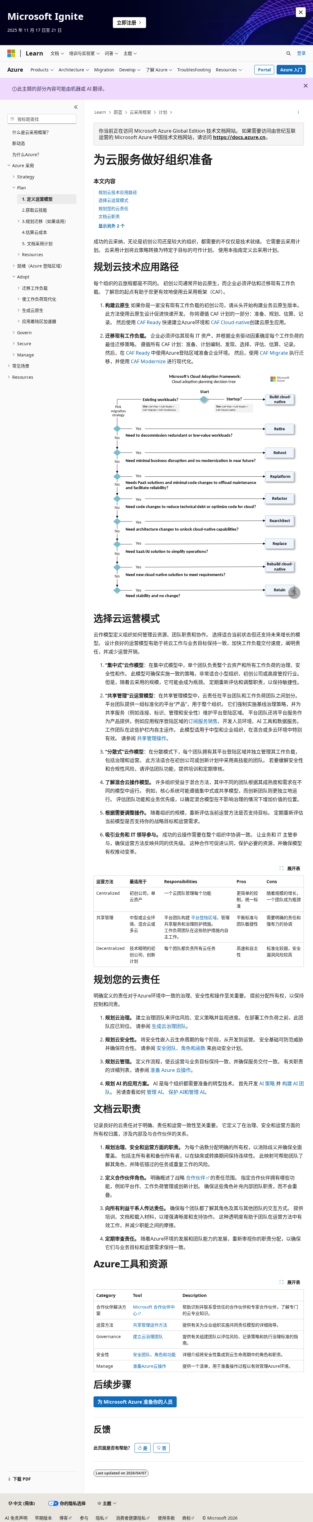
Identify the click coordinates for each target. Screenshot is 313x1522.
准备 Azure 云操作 (170, 1070)
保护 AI (176, 1092)
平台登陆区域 (204, 917)
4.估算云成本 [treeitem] (34, 232)
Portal (264, 70)
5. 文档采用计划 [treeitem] (37, 243)
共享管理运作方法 (150, 1325)
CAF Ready (149, 322)
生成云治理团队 (169, 1026)
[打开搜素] (288, 53)
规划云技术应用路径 (117, 192)
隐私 (100, 1518)
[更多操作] (298, 112)
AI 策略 (267, 1083)
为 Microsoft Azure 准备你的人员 (135, 1401)
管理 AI (154, 1092)
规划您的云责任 (113, 208)
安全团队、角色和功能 (154, 1354)
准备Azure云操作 (149, 1366)
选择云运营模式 (113, 200)
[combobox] (41, 119)
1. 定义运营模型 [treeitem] (37, 199)
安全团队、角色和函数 (180, 1048)
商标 (186, 1518)
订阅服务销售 (203, 721)
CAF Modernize (148, 361)
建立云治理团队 (148, 1336)
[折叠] (76, 107)
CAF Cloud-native (230, 322)
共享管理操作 (151, 738)
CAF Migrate (274, 352)
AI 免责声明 (16, 1518)
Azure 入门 (291, 70)
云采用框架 (140, 112)
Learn (100, 112)
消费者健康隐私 (131, 1518)
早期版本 (43, 1518)
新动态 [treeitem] (18, 143)
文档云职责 (109, 216)
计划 (163, 112)
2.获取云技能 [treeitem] (34, 210)
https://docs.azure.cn (239, 137)
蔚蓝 (118, 112)
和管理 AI (194, 1092)
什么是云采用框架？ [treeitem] (31, 132)
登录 (301, 53)
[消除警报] (301, 12)
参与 (84, 1518)
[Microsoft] (11, 53)
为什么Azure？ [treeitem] (26, 154)
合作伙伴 (195, 1177)
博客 (63, 1518)
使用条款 (166, 1518)
